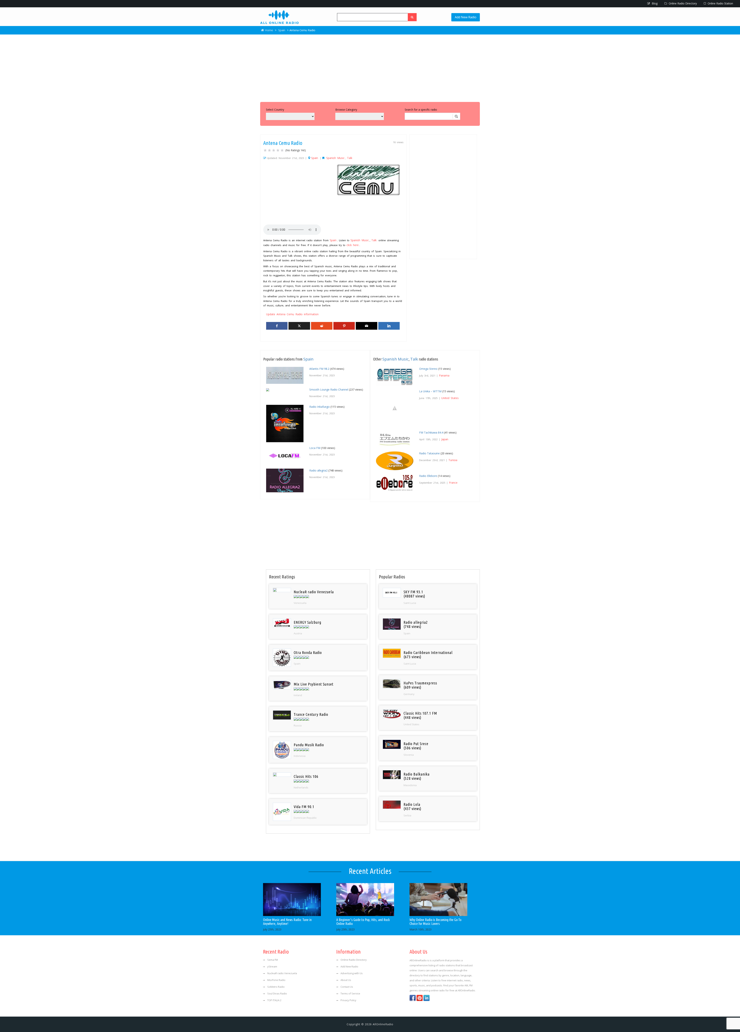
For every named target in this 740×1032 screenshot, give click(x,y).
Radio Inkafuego (319, 406)
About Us (346, 980)
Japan (444, 439)
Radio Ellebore (428, 476)
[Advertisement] (370, 67)
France (453, 482)
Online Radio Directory (682, 3)
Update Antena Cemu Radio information (292, 314)
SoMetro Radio (276, 986)
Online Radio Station (720, 3)
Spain (281, 30)
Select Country (275, 109)
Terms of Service (350, 993)
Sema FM (272, 959)
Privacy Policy (348, 1000)
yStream (272, 966)
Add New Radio (465, 17)
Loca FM (314, 448)
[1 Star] (265, 150)
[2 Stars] (269, 150)
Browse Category (346, 109)
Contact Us (347, 986)
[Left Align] (412, 17)
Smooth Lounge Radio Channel (328, 389)
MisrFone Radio (276, 980)
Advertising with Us (352, 973)
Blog (654, 3)
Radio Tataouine (429, 453)
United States (450, 398)
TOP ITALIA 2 (274, 1000)
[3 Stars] (274, 150)
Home (268, 30)
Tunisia (452, 460)
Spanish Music (335, 158)
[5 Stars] (282, 150)
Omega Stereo (428, 369)
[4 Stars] (278, 150)
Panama (444, 375)
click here (352, 245)
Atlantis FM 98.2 (319, 369)
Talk (349, 158)
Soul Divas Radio (277, 993)
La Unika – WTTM (430, 391)
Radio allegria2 (318, 470)
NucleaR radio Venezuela (282, 973)
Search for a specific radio (421, 109)
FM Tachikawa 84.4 (431, 432)
